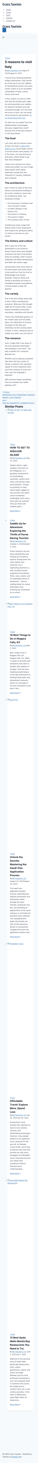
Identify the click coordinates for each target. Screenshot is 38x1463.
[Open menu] (4, 30)
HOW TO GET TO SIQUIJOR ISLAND (20, 451)
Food (8, 15)
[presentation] (20, 425)
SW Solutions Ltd (14, 71)
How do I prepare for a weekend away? (18, 401)
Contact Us (10, 21)
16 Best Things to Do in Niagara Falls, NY (20, 639)
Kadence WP (16, 1457)
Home (8, 10)
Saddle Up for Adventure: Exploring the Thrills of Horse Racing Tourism (19, 531)
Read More (15, 511)
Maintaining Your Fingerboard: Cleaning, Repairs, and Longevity (18, 394)
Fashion (9, 18)
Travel (8, 12)
